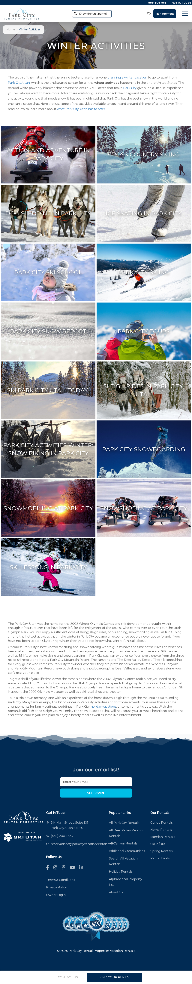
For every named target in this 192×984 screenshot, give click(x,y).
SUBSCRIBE (96, 793)
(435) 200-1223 (62, 836)
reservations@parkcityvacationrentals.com (82, 844)
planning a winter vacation (127, 77)
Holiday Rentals (120, 871)
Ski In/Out (158, 844)
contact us (68, 977)
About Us (116, 892)
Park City (129, 88)
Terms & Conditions (60, 880)
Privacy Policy (56, 887)
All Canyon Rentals (123, 843)
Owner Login (56, 895)
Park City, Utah (19, 83)
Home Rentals (161, 830)
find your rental (115, 977)
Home (11, 29)
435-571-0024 (181, 2)
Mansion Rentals (162, 837)
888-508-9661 (157, 2)
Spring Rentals (161, 851)
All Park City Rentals (124, 823)
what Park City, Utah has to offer (81, 109)
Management (164, 13)
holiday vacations (103, 706)
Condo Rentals (161, 822)
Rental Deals (160, 858)
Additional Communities (127, 851)
